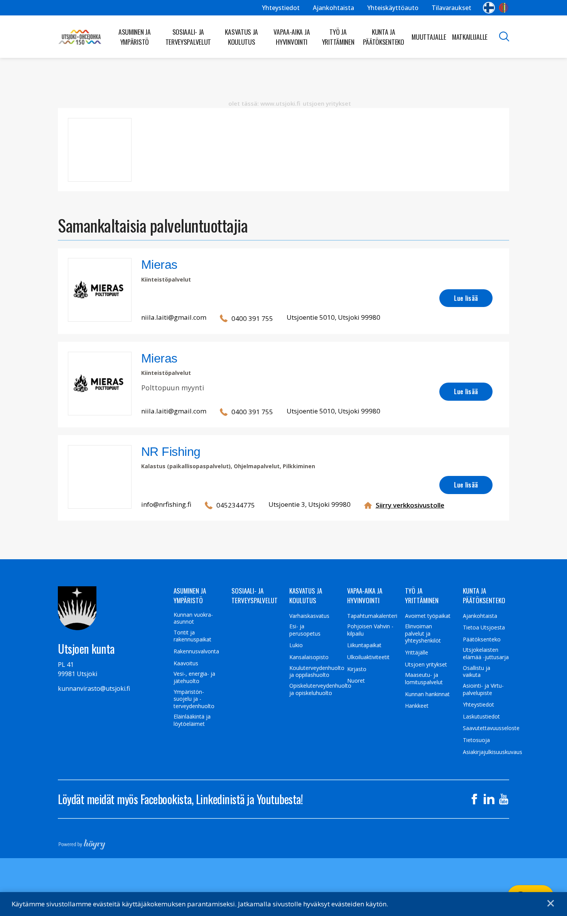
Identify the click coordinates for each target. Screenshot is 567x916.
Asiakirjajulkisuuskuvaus (492, 752)
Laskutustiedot (481, 716)
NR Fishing (171, 452)
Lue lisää (466, 298)
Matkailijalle (470, 37)
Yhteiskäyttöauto (392, 7)
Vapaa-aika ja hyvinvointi (291, 37)
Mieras (159, 265)
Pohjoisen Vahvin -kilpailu (370, 630)
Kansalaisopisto (309, 657)
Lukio (296, 645)
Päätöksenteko (482, 639)
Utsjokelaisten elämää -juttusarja (486, 653)
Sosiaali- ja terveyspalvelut (188, 37)
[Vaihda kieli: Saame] (504, 8)
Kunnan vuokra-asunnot (193, 618)
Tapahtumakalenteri (372, 615)
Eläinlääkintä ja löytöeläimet (192, 720)
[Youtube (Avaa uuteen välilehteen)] (503, 799)
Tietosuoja (476, 740)
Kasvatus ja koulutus (241, 37)
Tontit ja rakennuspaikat (192, 636)
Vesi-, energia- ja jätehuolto (194, 677)
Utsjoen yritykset (426, 664)
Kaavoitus (186, 663)
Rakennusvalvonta (196, 651)
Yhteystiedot (281, 7)
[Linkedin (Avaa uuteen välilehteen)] (489, 799)
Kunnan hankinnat (427, 694)
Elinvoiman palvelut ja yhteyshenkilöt (423, 633)
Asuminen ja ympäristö (134, 37)
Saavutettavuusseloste (491, 728)
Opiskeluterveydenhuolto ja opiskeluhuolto (320, 689)
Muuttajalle (429, 37)
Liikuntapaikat (364, 645)
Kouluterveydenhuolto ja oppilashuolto (316, 672)
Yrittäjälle (416, 652)
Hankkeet (417, 705)
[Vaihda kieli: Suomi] (489, 7)
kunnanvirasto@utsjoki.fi (94, 688)
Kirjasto (356, 669)
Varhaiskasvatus (309, 615)
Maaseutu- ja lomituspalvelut (424, 678)
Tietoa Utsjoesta (484, 627)
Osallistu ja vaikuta (476, 672)
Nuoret (356, 680)
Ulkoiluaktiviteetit (368, 657)
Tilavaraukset (451, 7)
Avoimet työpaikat (428, 615)
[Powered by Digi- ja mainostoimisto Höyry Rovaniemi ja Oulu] (82, 842)
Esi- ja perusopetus (305, 630)
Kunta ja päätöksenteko (383, 37)
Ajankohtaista (333, 7)
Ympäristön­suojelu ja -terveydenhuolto (194, 699)
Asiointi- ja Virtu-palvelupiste (483, 689)
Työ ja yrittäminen (338, 37)
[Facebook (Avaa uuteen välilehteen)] (474, 799)
